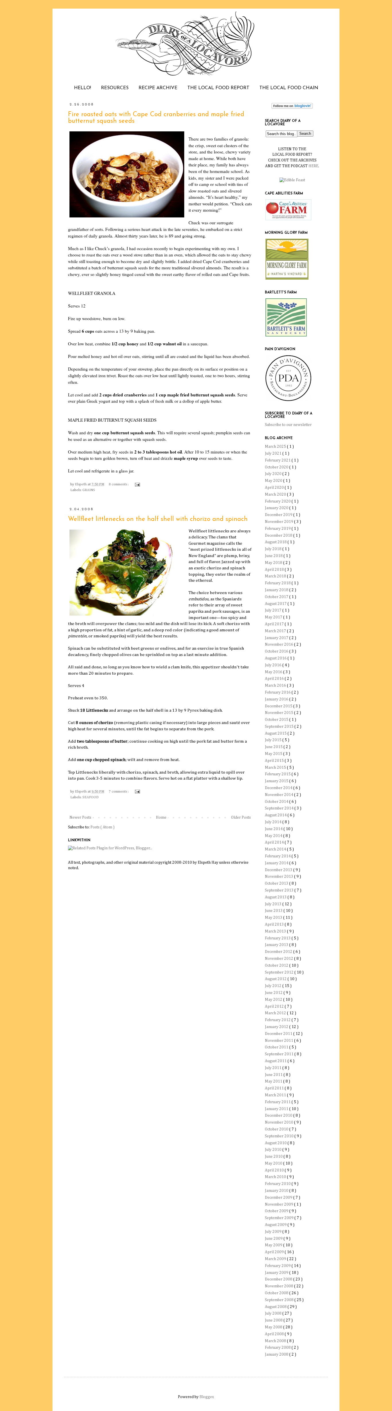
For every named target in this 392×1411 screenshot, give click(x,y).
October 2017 (277, 597)
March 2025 (276, 447)
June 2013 (274, 911)
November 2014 (279, 795)
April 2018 (275, 570)
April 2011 (275, 1088)
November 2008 (279, 1286)
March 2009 (276, 1259)
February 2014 (278, 856)
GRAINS (88, 490)
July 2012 (273, 986)
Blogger (206, 1397)
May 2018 (274, 563)
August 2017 (276, 604)
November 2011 (279, 1041)
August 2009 (276, 1225)
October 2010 (277, 1129)
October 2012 (277, 966)
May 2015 (274, 754)
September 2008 (279, 1300)
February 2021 (278, 460)
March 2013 (276, 931)
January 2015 (277, 781)
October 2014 (277, 802)
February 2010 (278, 1184)
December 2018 (279, 536)
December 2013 (279, 870)
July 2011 (273, 1068)
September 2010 (279, 1136)
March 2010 (276, 1177)
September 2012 (279, 972)
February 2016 (278, 692)
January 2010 (277, 1191)
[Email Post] (136, 484)
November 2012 (279, 959)
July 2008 (273, 1313)
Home (161, 818)
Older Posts (241, 818)
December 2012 (279, 952)
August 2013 (276, 897)
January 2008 (277, 1354)
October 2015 (277, 720)
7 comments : (119, 791)
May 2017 (274, 617)
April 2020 (275, 488)
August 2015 (276, 733)
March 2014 (276, 849)
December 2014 (279, 788)
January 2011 (277, 1109)
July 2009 (273, 1232)
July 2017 (273, 610)
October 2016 (277, 651)
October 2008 (277, 1293)
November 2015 (279, 713)
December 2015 (279, 706)
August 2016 (276, 658)
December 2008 (279, 1279)
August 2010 (276, 1143)
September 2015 (279, 727)
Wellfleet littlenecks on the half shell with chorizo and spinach (158, 519)
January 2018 (277, 590)
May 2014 (274, 836)
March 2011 (276, 1095)
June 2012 (274, 993)
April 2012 (275, 1007)
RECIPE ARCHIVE (158, 88)
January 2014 (277, 863)
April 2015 (275, 761)
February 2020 (278, 501)
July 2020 (273, 474)
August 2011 (276, 1061)
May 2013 (274, 918)
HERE (313, 166)
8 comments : (119, 484)
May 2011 (274, 1081)
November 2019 (279, 522)
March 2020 (276, 495)
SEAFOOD (90, 797)
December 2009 (279, 1198)
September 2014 (279, 808)
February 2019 (278, 529)
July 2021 (273, 453)
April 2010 (275, 1170)
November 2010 (279, 1122)
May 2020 (274, 481)
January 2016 (277, 699)
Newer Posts (80, 818)
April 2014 (275, 842)
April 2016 (275, 679)
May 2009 (274, 1245)
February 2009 (278, 1266)
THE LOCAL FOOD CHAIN (288, 88)
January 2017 (277, 638)
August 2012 (276, 979)
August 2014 (276, 815)
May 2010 (274, 1163)
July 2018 (273, 549)
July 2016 (273, 665)
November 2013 (279, 877)
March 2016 (276, 686)
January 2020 (277, 508)
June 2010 (274, 1157)
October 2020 (277, 467)
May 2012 (274, 1000)
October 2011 (277, 1047)
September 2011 (279, 1054)
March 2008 (276, 1341)
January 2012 (277, 1027)
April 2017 (275, 624)
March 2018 (276, 576)
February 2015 (278, 774)
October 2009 (277, 1211)
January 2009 (277, 1273)
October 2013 (277, 883)
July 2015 (273, 740)
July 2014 (273, 822)
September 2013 (279, 890)
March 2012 (276, 1013)
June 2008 (274, 1320)
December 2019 (279, 515)
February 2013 (278, 938)
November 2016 (279, 645)
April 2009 (275, 1252)
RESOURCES (115, 88)
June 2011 (274, 1075)
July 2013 (273, 904)
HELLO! (82, 88)
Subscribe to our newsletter (288, 425)
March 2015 (276, 768)
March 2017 (276, 631)
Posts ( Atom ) (102, 827)
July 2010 (273, 1150)
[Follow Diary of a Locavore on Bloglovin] (292, 108)
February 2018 (278, 583)
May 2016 (274, 672)
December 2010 (279, 1116)
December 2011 (279, 1034)
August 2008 (276, 1307)
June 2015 (274, 747)
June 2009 (274, 1239)
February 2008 (278, 1348)
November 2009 (279, 1204)
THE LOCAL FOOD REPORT (218, 88)
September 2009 (279, 1218)
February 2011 (278, 1102)
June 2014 (274, 829)
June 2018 (274, 556)
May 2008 (274, 1327)
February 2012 (278, 1020)
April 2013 (275, 924)
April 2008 (275, 1334)
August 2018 (276, 542)
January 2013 (277, 945)
